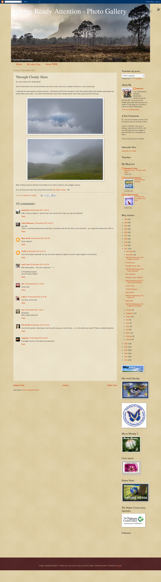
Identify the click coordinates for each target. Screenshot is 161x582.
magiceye (24, 338)
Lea (22, 310)
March (128, 333)
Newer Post (18, 385)
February (129, 336)
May (127, 326)
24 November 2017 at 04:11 (39, 210)
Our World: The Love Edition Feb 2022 (139, 198)
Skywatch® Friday (130, 168)
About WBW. (51, 64)
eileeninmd (25, 210)
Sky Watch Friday (59, 190)
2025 (126, 222)
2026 (126, 219)
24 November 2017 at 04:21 (43, 223)
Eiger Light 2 (130, 292)
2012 (126, 357)
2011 (126, 360)
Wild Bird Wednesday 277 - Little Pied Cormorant (135, 281)
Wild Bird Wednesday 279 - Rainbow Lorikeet (135, 258)
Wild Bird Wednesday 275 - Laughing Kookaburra (135, 305)
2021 (126, 235)
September (130, 313)
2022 (126, 232)
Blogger (119, 566)
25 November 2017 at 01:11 (34, 310)
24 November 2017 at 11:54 (39, 264)
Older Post (112, 385)
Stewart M (139, 89)
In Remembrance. (132, 289)
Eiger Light (129, 301)
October (129, 310)
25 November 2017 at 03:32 (40, 325)
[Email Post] (41, 195)
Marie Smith (25, 238)
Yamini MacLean (27, 223)
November (129, 255)
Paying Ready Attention (132, 178)
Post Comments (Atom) (31, 390)
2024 (126, 226)
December (129, 251)
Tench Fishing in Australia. (139, 180)
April (128, 329)
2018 (126, 245)
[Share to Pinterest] (54, 195)
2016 (126, 344)
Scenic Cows (130, 286)
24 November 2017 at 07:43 (36, 251)
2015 (126, 347)
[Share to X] (50, 195)
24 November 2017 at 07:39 (40, 238)
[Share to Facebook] (52, 195)
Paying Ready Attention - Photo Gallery (70, 11)
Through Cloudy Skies (133, 266)
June (128, 323)
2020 (126, 239)
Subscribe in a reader (129, 151)
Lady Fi (24, 297)
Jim (22, 284)
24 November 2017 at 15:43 (34, 284)
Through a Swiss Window (134, 277)
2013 (126, 353)
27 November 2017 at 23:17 (38, 338)
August (128, 316)
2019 (126, 242)
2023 (126, 229)
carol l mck (25, 264)
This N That (25, 325)
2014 (126, 350)
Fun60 (23, 251)
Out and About (130, 274)
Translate (138, 78)
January (129, 339)
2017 (126, 249)
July (127, 320)
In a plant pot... (131, 262)
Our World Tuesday (131, 195)
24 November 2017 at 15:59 (37, 297)
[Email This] (45, 195)
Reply (23, 216)
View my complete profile (130, 109)
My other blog (33, 64)
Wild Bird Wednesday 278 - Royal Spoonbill (135, 270)
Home (19, 64)
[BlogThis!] (48, 195)
